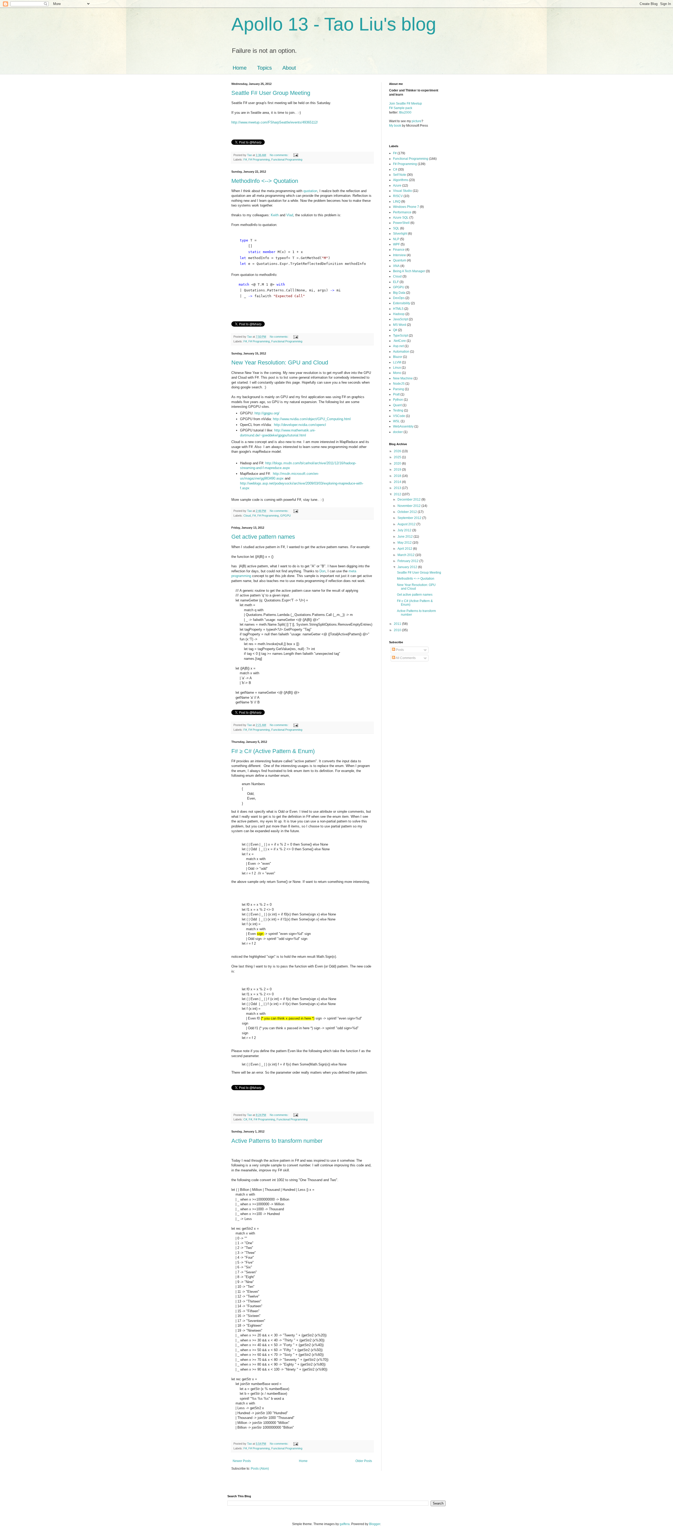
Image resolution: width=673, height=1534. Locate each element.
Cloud (247, 515)
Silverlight (400, 233)
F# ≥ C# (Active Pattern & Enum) (273, 751)
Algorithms (400, 180)
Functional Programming (286, 159)
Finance (399, 249)
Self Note (399, 175)
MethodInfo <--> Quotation (264, 181)
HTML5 (398, 309)
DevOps (399, 298)
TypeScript (400, 335)
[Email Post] (295, 155)
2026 (398, 451)
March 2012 (406, 555)
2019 (398, 469)
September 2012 (409, 518)
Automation (401, 351)
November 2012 (409, 506)
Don (322, 571)
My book (395, 125)
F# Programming (259, 159)
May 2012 (404, 542)
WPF (396, 244)
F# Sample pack (400, 108)
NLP (396, 239)
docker (398, 432)
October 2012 (407, 512)
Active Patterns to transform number (277, 1140)
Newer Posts (242, 1461)
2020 (398, 463)
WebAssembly (403, 426)
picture (416, 121)
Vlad (289, 215)
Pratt (396, 394)
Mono (397, 373)
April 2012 (405, 548)
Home (240, 68)
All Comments (405, 658)
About (289, 68)
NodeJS (399, 383)
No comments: (279, 155)
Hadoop (399, 314)
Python (398, 399)
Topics (264, 68)
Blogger (374, 1524)
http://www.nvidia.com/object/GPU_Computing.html (312, 419)
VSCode (399, 416)
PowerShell (401, 223)
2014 (398, 482)
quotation (310, 191)
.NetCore (399, 341)
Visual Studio (402, 191)
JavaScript (400, 319)
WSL (396, 421)
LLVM (397, 362)
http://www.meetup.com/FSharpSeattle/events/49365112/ (274, 122)
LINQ (396, 201)
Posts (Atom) (260, 1468)
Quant (397, 405)
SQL (396, 228)
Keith (275, 215)
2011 (398, 624)
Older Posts (363, 1461)
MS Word (399, 325)
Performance (402, 212)
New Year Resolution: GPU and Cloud (279, 362)
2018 (398, 476)
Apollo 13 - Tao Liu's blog (333, 24)
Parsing (398, 389)
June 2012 (405, 536)
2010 (398, 630)
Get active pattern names (263, 536)
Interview (399, 255)
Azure (397, 185)
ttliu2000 (405, 112)
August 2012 (406, 524)
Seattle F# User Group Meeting (270, 93)
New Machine (403, 378)
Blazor (397, 357)
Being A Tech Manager (409, 271)
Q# (395, 330)
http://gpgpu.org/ (266, 413)
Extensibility (401, 303)
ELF (396, 282)
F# (245, 159)
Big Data (399, 293)
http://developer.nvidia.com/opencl (300, 425)
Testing (398, 410)
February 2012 (408, 561)
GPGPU (285, 515)
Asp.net (398, 346)
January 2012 (407, 567)
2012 (398, 494)
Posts (399, 650)
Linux (397, 367)
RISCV (398, 196)
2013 (398, 488)
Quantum (399, 260)
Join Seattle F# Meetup (405, 103)
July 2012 (404, 530)
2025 (398, 457)
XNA (396, 266)
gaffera (345, 1524)
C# (245, 1119)
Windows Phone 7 (406, 207)
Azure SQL (401, 217)
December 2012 (409, 499)
